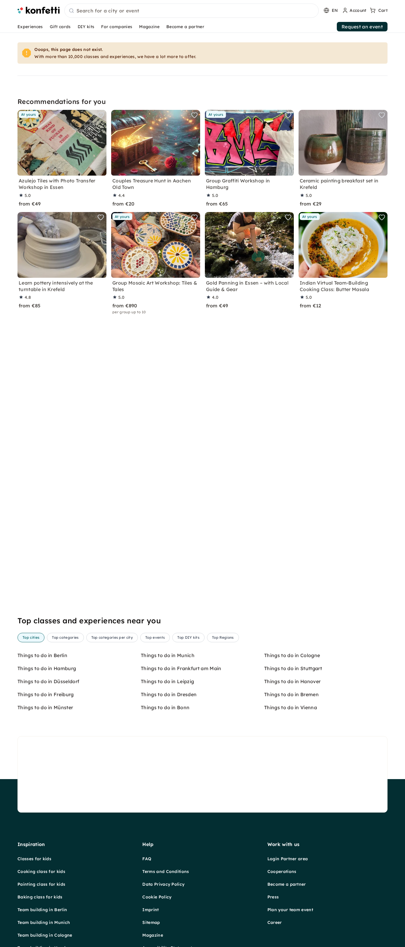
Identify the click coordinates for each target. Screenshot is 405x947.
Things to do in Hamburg (46, 668)
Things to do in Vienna (290, 707)
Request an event (362, 27)
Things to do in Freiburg (45, 694)
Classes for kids (34, 858)
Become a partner (185, 26)
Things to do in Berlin (42, 655)
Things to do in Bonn (165, 707)
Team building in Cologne (44, 935)
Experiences (30, 26)
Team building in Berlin (42, 909)
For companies (116, 26)
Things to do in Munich (167, 655)
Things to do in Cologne (292, 655)
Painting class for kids (41, 884)
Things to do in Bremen (291, 694)
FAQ (146, 858)
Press (273, 897)
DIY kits (86, 26)
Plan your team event (290, 909)
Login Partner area (287, 858)
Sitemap (151, 922)
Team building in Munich (43, 922)
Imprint (150, 909)
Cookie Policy (156, 897)
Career (274, 922)
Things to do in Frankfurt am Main (181, 668)
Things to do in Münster (45, 707)
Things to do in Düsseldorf (48, 681)
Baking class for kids (40, 897)
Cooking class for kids (41, 871)
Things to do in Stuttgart (293, 668)
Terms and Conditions (165, 871)
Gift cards (60, 26)
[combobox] (191, 11)
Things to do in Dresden (169, 694)
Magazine (149, 26)
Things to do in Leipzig (167, 681)
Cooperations (281, 871)
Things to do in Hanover (292, 681)
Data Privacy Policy (163, 884)
